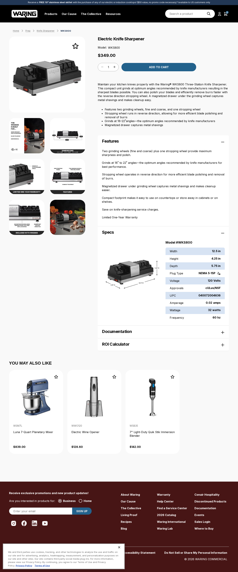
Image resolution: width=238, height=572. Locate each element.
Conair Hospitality (207, 494)
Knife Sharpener (46, 30)
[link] (36, 412)
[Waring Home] (25, 13)
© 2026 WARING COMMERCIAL (205, 559)
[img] (209, 14)
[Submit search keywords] (208, 13)
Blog (124, 528)
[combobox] (190, 13)
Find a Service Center (172, 508)
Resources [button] (113, 14)
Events (199, 515)
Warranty (163, 494)
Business (69, 501)
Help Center (165, 501)
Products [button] (51, 14)
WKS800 (65, 30)
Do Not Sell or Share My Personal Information (195, 552)
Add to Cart (159, 67)
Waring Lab (165, 528)
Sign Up (81, 511)
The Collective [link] (91, 14)
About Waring (130, 494)
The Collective (131, 508)
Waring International (171, 521)
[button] (219, 13)
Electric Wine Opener (85, 432)
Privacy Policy (24, 565)
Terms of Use (42, 565)
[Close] (119, 547)
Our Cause (128, 501)
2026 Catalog (166, 515)
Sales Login (202, 521)
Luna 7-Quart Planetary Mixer (33, 432)
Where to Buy (204, 528)
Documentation (205, 508)
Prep (27, 30)
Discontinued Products (210, 501)
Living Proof (129, 515)
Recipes (126, 521)
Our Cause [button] (69, 14)
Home (16, 30)
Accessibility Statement (138, 552)
